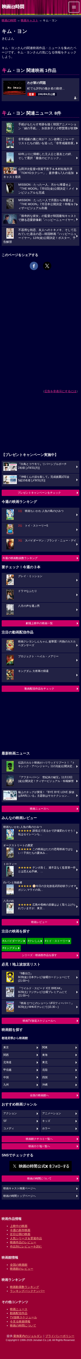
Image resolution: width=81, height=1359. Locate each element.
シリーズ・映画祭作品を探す (39, 955)
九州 (6, 1084)
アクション (10, 1113)
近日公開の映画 (20, 1234)
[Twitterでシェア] (47, 266)
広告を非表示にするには (60, 391)
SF (5, 1121)
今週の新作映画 (20, 1230)
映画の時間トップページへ (19, 1196)
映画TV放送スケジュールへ (39, 1020)
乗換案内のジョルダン (27, 1336)
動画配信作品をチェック (39, 688)
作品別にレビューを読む (26, 1246)
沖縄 (45, 1084)
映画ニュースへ (39, 808)
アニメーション (51, 1113)
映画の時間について (39, 1178)
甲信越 (7, 1069)
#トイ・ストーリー (56, 940)
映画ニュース (18, 1309)
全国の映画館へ (39, 1095)
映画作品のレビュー (23, 1242)
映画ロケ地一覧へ (39, 1146)
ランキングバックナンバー (27, 1291)
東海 (45, 1055)
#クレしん (34, 940)
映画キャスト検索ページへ (19, 1188)
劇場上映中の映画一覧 (39, 623)
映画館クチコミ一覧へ (39, 1138)
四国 (45, 1077)
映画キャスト (29, 20)
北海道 (7, 1062)
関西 (6, 1055)
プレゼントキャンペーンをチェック (39, 492)
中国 (6, 1077)
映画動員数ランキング (24, 1287)
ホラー (46, 1128)
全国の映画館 (18, 1264)
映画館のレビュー (21, 1268)
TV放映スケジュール (23, 1317)
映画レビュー (39, 922)
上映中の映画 (18, 1226)
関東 (45, 1047)
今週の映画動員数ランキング (20, 558)
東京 (6, 1047)
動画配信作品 (18, 1313)
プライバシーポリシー (59, 1336)
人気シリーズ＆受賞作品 (26, 1238)
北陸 (45, 1069)
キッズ (46, 1121)
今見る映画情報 (20, 1321)
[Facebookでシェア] (34, 266)
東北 (45, 1062)
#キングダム (9, 948)
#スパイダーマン (12, 940)
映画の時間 (9, 20)
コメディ (8, 1128)
